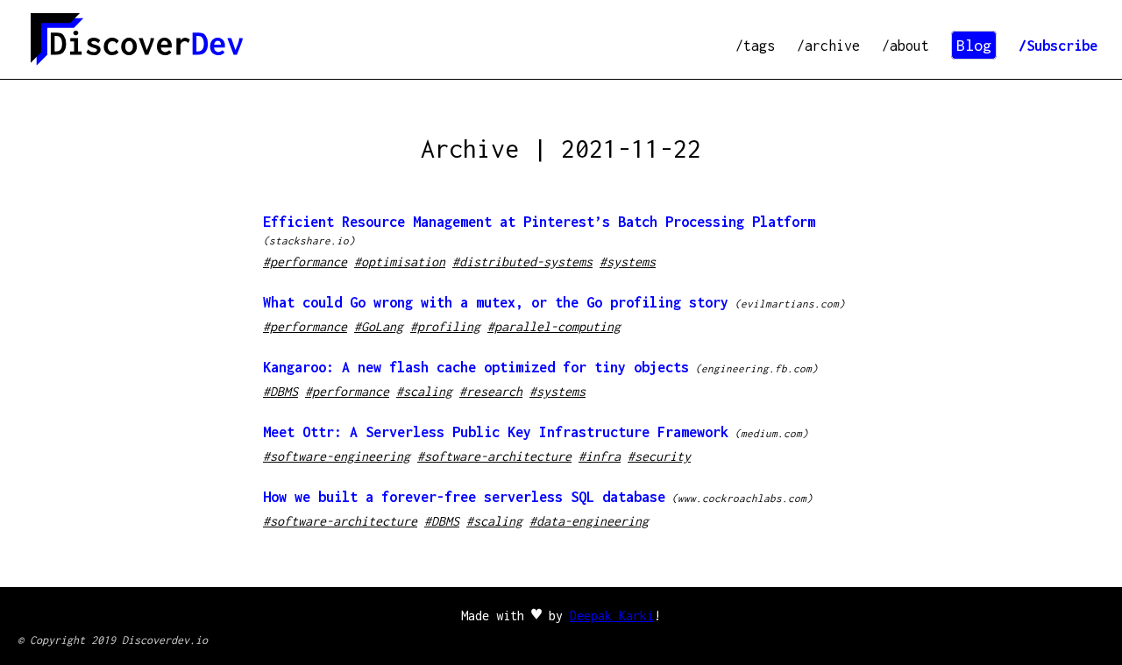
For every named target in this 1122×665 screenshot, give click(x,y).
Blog (973, 45)
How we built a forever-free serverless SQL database (464, 497)
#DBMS (280, 391)
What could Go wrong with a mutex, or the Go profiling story (495, 302)
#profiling (445, 326)
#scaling (424, 391)
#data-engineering (589, 520)
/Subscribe (1058, 45)
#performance (305, 261)
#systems (628, 261)
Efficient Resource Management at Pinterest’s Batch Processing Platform (539, 222)
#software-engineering (336, 456)
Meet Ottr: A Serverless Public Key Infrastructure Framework (495, 432)
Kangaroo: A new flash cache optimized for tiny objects (476, 367)
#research (490, 391)
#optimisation (399, 261)
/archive (828, 45)
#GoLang (378, 326)
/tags (755, 45)
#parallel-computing (554, 326)
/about (905, 45)
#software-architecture (494, 456)
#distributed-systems (522, 261)
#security (659, 456)
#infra (600, 456)
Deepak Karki (612, 615)
